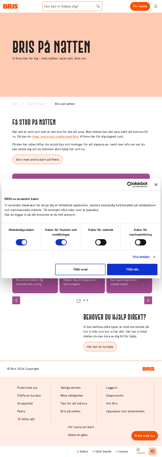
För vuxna (140, 6)
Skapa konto (114, 395)
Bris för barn (36, 104)
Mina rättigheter (71, 395)
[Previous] (16, 300)
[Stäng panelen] (156, 184)
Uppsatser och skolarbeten (125, 411)
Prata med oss (145, 436)
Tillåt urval (80, 269)
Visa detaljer (141, 256)
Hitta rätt (28, 419)
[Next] (148, 300)
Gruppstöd (25, 403)
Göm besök (103, 451)
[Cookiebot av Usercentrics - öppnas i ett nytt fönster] (130, 185)
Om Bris (112, 403)
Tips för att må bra (73, 403)
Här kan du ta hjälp (100, 347)
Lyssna (123, 451)
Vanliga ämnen (70, 387)
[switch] (61, 242)
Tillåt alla (132, 269)
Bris (15, 104)
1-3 (78, 300)
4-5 (85, 300)
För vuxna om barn (81, 427)
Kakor (84, 451)
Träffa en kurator (29, 395)
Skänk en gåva (77, 435)
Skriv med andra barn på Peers (37, 159)
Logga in (111, 387)
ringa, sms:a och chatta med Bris (55, 136)
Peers (21, 411)
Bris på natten (70, 411)
